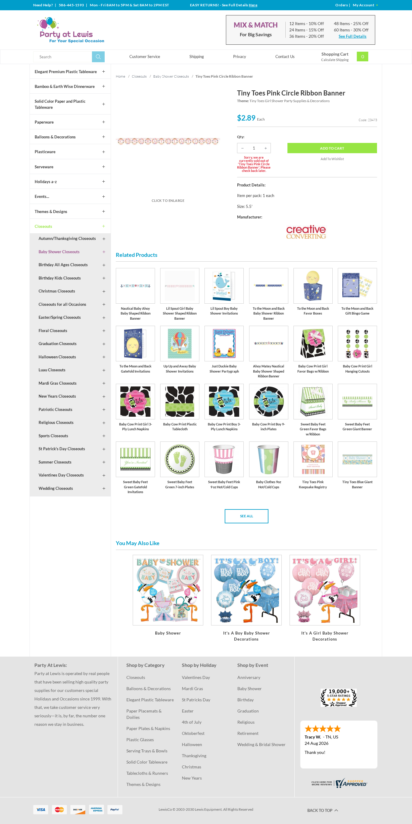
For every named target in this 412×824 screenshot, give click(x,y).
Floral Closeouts (53, 330)
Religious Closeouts (56, 422)
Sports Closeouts (53, 435)
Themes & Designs (51, 211)
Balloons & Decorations (55, 136)
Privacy (239, 56)
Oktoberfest (193, 733)
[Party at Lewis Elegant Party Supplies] (85, 30)
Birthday (245, 699)
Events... (42, 196)
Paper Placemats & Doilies (144, 714)
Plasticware (45, 151)
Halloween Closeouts (57, 356)
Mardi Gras (192, 688)
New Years (192, 777)
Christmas (191, 766)
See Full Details (352, 36)
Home (120, 76)
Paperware (44, 122)
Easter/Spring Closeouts (60, 317)
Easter (188, 710)
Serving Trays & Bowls (146, 750)
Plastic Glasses (140, 739)
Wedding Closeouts (56, 488)
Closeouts (43, 226)
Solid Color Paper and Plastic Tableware (60, 104)
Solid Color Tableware (146, 761)
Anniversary (248, 677)
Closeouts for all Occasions (62, 304)
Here (253, 5)
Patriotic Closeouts (55, 409)
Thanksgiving (194, 755)
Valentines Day (196, 677)
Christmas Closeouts (57, 291)
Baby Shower (249, 688)
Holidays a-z (46, 181)
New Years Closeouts (57, 396)
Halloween (192, 744)
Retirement (247, 733)
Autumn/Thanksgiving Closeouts (67, 238)
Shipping (196, 56)
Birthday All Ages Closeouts (63, 264)
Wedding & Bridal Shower (261, 744)
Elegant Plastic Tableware (150, 699)
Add (332, 148)
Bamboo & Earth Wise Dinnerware (65, 86)
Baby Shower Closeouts (59, 251)
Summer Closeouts (55, 462)
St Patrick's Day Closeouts (62, 448)
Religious (246, 722)
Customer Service (144, 56)
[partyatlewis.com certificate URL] (338, 782)
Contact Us (285, 56)
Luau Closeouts (52, 369)
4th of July (191, 722)
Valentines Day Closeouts (61, 475)
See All (246, 516)
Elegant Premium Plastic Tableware (66, 71)
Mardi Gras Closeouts (58, 383)
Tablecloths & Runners (147, 773)
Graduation (248, 710)
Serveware (44, 166)
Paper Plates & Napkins (148, 728)
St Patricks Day (196, 699)
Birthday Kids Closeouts (60, 278)
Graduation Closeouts (58, 343)
